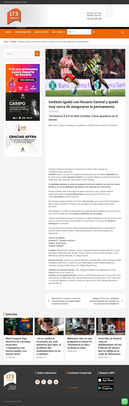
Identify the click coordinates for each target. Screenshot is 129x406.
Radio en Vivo (41, 32)
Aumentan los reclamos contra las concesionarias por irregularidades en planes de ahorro (66, 301)
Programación (23, 32)
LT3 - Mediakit (72, 387)
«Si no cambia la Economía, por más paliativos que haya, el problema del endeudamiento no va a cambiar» (49, 346)
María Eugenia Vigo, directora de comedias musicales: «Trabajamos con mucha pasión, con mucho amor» (18, 346)
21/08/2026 (10, 357)
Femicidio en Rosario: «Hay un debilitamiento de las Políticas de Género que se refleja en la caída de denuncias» (110, 346)
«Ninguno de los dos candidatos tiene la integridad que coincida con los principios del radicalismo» (104, 301)
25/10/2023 (53, 111)
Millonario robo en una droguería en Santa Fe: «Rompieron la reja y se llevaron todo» (79, 343)
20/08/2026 (41, 357)
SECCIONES (57, 32)
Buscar (93, 32)
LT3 (19, 401)
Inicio (8, 32)
